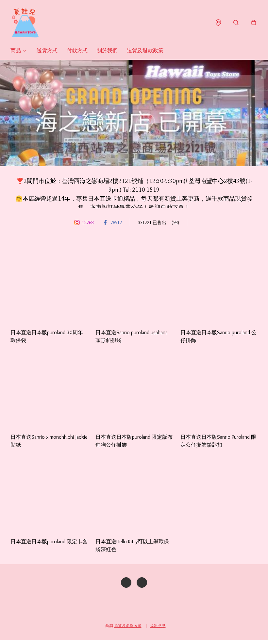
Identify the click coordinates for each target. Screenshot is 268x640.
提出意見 (158, 625)
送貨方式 (47, 50)
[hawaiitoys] (25, 23)
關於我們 (107, 50)
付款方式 (77, 50)
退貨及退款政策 (145, 50)
